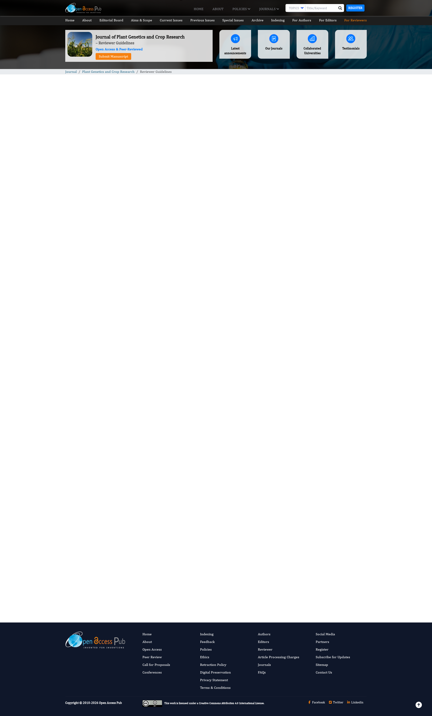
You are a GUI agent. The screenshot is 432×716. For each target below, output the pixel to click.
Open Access (152, 649)
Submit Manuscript (113, 56)
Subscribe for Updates (333, 657)
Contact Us (324, 672)
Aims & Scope (141, 20)
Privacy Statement (214, 680)
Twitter (337, 702)
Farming (307, 417)
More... (331, 541)
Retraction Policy (213, 664)
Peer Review (152, 657)
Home (198, 9)
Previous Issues (202, 20)
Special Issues (233, 20)
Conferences (152, 672)
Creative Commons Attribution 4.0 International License (231, 703)
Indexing (278, 20)
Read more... (331, 210)
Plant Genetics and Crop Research (108, 71)
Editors (263, 642)
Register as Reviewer (156, 595)
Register (355, 8)
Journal (71, 71)
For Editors (328, 20)
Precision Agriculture (316, 445)
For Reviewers (355, 20)
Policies (240, 9)
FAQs (262, 672)
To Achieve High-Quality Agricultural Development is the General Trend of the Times (329, 279)
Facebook (318, 702)
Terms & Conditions (215, 687)
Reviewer (265, 649)
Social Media (325, 634)
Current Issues (171, 20)
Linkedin (357, 702)
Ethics (204, 657)
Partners (322, 642)
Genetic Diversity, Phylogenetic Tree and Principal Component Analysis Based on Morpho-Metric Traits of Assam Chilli (329, 342)
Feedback (207, 642)
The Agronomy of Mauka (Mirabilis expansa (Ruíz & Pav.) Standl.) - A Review (331, 311)
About (217, 9)
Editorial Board (111, 20)
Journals (268, 9)
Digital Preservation (215, 672)
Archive (257, 20)
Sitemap (322, 664)
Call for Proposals (156, 664)
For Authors (301, 20)
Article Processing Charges (278, 657)
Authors (264, 634)
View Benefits (204, 595)
